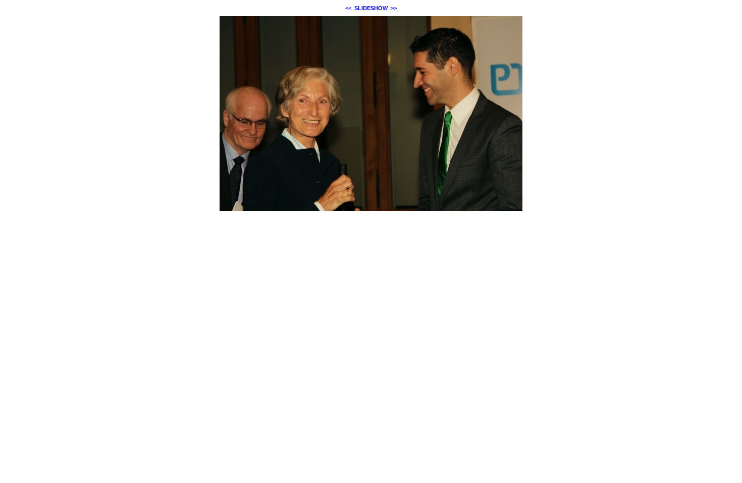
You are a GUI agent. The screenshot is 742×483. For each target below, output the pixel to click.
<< (348, 8)
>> (394, 8)
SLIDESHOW (371, 8)
